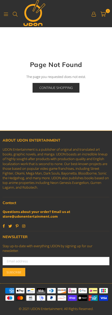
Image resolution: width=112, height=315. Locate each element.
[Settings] (93, 14)
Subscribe (14, 272)
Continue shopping (56, 87)
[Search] (15, 14)
